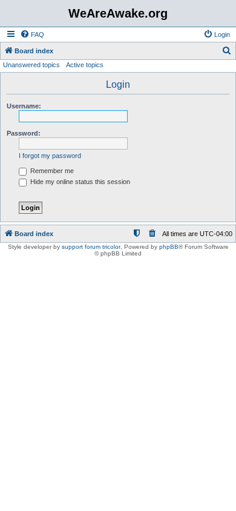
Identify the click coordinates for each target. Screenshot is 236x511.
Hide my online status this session (79, 181)
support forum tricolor (91, 246)
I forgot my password (50, 155)
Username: (24, 106)
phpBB (169, 246)
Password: (24, 133)
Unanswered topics (31, 64)
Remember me (51, 170)
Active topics (84, 64)
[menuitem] (32, 34)
